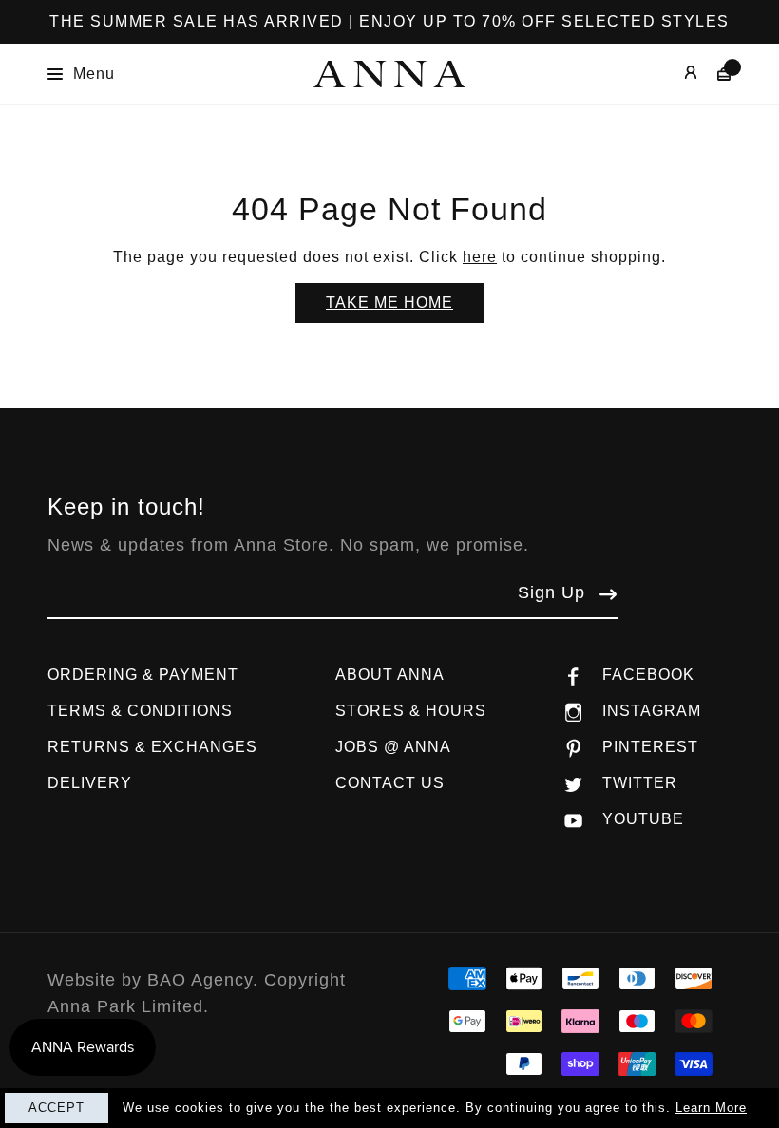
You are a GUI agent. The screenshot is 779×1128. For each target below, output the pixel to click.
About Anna (390, 675)
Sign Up (551, 592)
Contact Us (390, 783)
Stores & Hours (410, 711)
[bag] (715, 74)
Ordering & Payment (143, 675)
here (480, 257)
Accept (56, 1107)
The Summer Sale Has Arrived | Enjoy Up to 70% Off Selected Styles (389, 21)
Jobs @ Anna (393, 747)
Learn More (711, 1107)
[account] (677, 74)
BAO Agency (200, 979)
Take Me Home (389, 302)
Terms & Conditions (140, 711)
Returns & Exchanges (152, 747)
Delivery (90, 783)
